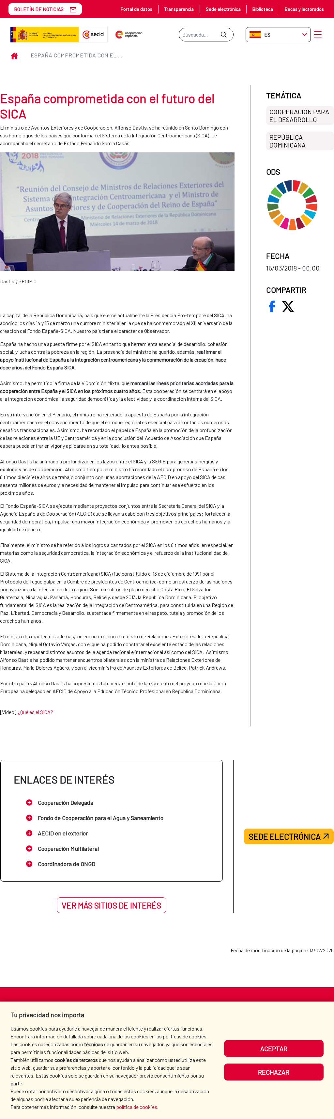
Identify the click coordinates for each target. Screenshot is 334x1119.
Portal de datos (136, 9)
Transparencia (179, 9)
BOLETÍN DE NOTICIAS (39, 9)
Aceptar (273, 1048)
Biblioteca (262, 9)
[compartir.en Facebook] (272, 306)
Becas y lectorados (304, 9)
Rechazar (273, 1072)
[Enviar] (223, 34)
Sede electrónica (223, 9)
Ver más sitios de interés (111, 905)
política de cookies (136, 1107)
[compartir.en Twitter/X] (288, 306)
